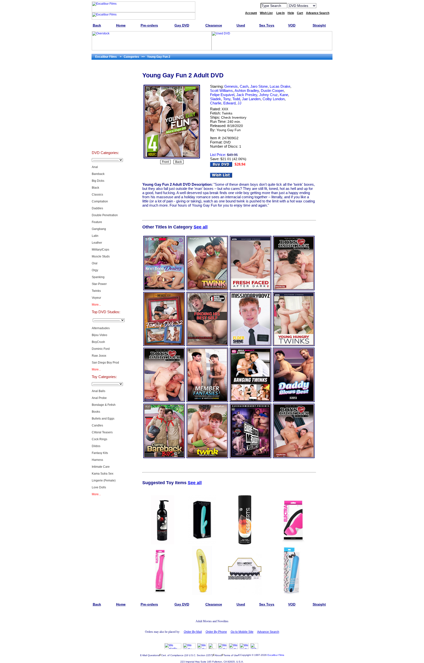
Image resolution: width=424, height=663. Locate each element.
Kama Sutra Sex (102, 473)
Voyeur (96, 297)
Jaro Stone (259, 86)
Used (105, 126)
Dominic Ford (101, 349)
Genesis (231, 86)
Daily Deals (105, 101)
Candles (97, 425)
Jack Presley (246, 95)
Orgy (95, 270)
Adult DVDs (105, 77)
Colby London (274, 99)
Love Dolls (99, 487)
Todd (236, 99)
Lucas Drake (280, 86)
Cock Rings (99, 439)
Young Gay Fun (228, 130)
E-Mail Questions (149, 655)
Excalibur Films (275, 655)
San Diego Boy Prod (105, 362)
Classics (97, 194)
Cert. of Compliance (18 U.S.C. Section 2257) (187, 655)
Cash (244, 86)
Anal (95, 167)
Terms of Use (231, 655)
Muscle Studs (101, 256)
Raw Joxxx (99, 355)
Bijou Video (99, 335)
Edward (229, 103)
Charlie (215, 103)
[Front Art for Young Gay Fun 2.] (171, 158)
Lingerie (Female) (104, 480)
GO (323, 5)
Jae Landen (251, 99)
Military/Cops (100, 249)
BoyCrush (98, 342)
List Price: (218, 155)
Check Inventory (233, 117)
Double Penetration (105, 215)
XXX (225, 109)
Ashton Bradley (247, 90)
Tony (226, 99)
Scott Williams (221, 90)
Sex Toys (105, 138)
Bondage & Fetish (104, 405)
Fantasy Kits (100, 453)
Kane (284, 95)
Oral (94, 263)
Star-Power (99, 284)
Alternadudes (101, 328)
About (218, 655)
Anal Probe (99, 398)
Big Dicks (98, 181)
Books (96, 411)
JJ (239, 103)
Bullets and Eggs (103, 418)
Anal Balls (98, 391)
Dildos (96, 446)
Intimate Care (101, 466)
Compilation (100, 201)
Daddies (97, 208)
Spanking (98, 277)
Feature (97, 222)
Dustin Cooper (272, 90)
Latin (95, 236)
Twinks (96, 291)
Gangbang (99, 229)
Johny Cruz (268, 95)
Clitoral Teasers (102, 432)
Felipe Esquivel (222, 95)
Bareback (98, 174)
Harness (97, 460)
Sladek (215, 99)
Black (95, 187)
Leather (97, 242)
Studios (105, 89)
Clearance (105, 114)
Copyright (245, 655)
